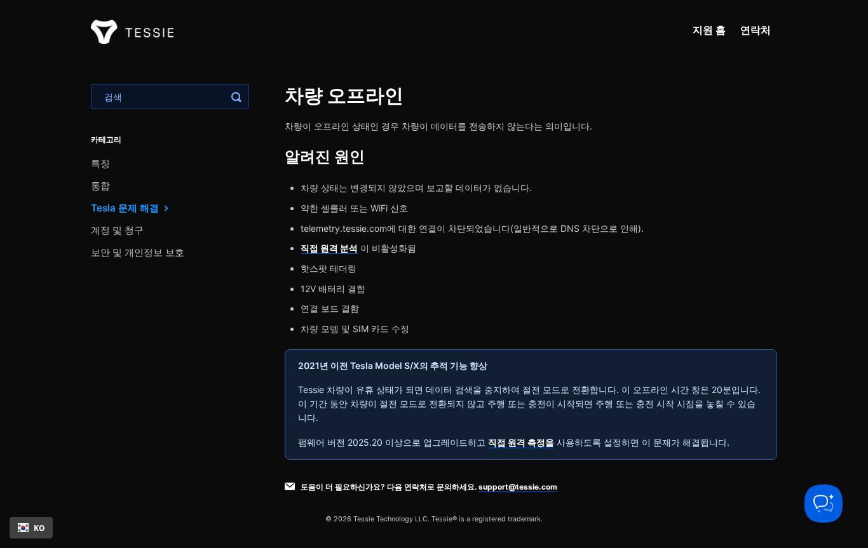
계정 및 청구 (117, 230)
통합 (100, 186)
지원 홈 (709, 29)
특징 (100, 163)
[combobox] (31, 527)
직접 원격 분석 (329, 248)
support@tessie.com (517, 486)
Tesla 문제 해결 (126, 208)
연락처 (755, 29)
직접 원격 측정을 (521, 442)
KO (39, 528)
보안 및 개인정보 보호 (137, 252)
